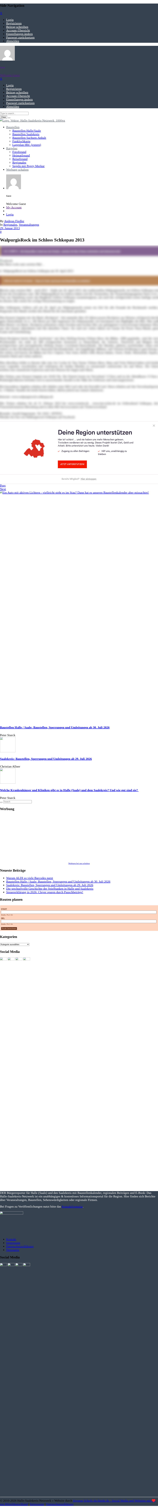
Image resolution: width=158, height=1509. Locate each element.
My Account (14, 207)
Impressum (13, 1242)
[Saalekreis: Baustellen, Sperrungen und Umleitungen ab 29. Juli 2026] (7, 751)
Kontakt (11, 1239)
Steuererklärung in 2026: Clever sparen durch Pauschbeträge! (44, 892)
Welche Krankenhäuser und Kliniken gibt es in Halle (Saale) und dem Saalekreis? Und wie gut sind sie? (69, 790)
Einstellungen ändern (19, 34)
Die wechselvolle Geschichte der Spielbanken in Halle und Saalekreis (49, 888)
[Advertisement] (79, 836)
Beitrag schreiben (17, 26)
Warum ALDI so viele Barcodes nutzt (29, 878)
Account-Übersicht (18, 30)
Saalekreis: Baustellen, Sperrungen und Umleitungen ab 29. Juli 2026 (46, 758)
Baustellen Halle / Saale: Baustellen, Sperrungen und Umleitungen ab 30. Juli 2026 (55, 727)
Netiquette (12, 1250)
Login (10, 19)
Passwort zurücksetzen (20, 37)
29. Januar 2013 (10, 228)
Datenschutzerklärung (20, 1246)
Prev (3, 485)
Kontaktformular (72, 1206)
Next (3, 489)
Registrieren (14, 23)
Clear (3, 117)
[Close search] (9, 117)
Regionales (10, 224)
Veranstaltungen (29, 224)
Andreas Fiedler (14, 221)
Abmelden (12, 41)
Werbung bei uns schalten (79, 863)
